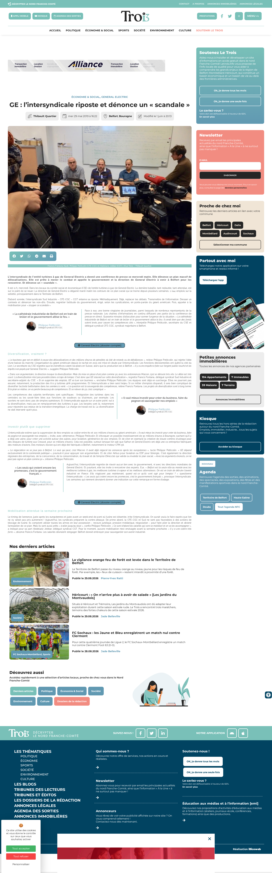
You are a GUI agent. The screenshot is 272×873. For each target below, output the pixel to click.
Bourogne (125, 116)
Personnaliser (20, 864)
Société (139, 30)
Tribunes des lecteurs (39, 790)
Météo (21, 827)
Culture (185, 30)
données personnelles (236, 188)
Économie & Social (99, 30)
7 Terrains (228, 385)
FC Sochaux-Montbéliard (27, 654)
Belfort (113, 116)
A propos (198, 4)
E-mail (203, 160)
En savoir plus (207, 116)
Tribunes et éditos (35, 795)
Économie (29, 761)
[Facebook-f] (222, 16)
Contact (184, 4)
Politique (73, 30)
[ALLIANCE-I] (86, 84)
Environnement (162, 30)
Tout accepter (21, 848)
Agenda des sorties (36, 811)
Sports (123, 30)
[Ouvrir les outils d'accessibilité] (268, 694)
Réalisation (247, 849)
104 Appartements (214, 377)
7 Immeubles (240, 377)
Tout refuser (20, 856)
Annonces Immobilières (221, 4)
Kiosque (23, 822)
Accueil (55, 30)
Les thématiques (32, 751)
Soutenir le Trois (209, 30)
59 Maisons (209, 385)
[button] (14, 256)
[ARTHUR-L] (136, 853)
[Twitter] (230, 16)
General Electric (114, 96)
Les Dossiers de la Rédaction (47, 800)
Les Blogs (25, 784)
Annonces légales (251, 4)
